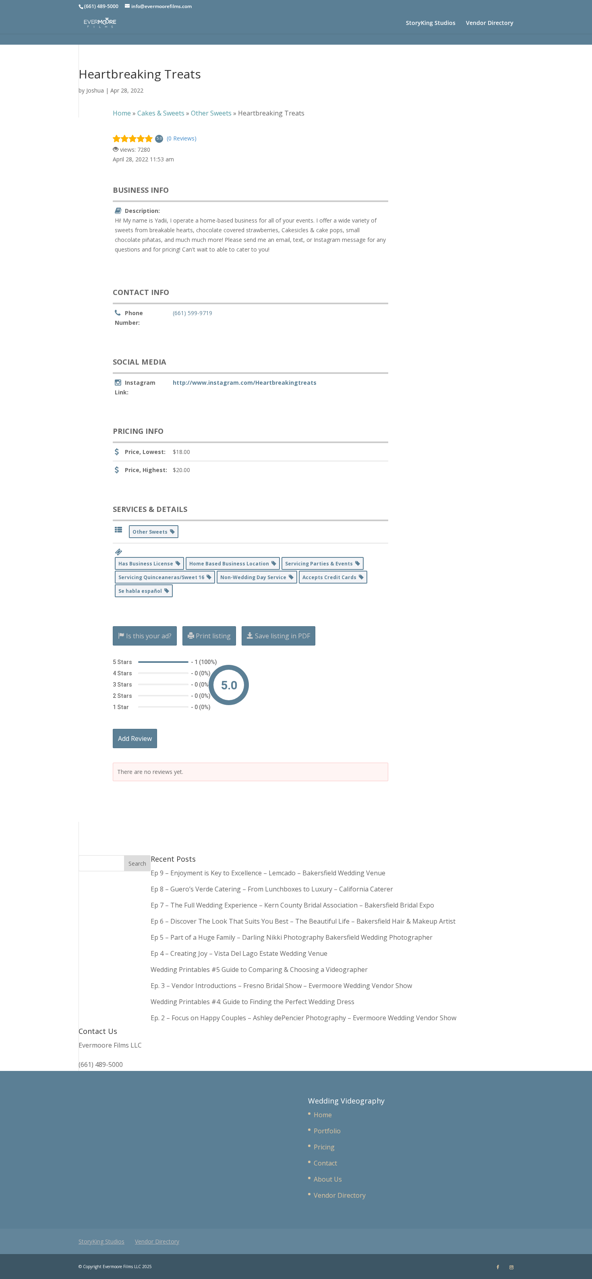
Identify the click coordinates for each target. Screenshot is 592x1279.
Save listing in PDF (281, 635)
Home (323, 1114)
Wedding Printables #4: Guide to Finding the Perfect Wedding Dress (252, 1001)
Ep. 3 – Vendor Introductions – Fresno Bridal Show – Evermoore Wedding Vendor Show (281, 985)
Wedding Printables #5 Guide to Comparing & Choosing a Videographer (259, 969)
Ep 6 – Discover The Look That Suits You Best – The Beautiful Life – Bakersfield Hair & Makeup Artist (303, 921)
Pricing (324, 1147)
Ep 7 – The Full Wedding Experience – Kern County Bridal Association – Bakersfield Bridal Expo (293, 905)
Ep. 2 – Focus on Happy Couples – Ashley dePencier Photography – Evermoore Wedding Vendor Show (303, 1017)
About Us (328, 1179)
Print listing (212, 635)
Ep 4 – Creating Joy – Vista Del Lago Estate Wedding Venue (239, 953)
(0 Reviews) (182, 138)
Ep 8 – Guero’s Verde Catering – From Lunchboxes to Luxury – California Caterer (273, 889)
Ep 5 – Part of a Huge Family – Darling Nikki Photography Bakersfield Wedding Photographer (292, 937)
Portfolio (327, 1130)
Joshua (95, 90)
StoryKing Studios (430, 23)
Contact (325, 1163)
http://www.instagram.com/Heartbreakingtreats (245, 382)
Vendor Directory (489, 23)
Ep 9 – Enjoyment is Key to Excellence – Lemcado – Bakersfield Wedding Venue (268, 872)
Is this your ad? (148, 635)
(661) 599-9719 (192, 313)
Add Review (135, 738)
